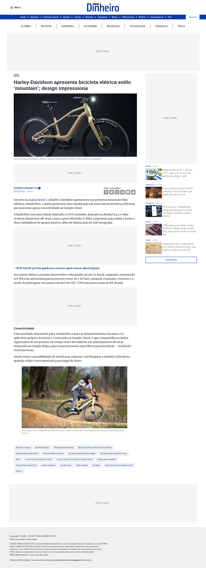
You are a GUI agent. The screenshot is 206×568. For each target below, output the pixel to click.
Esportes (102, 17)
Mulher (142, 17)
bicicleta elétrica (42, 448)
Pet (169, 17)
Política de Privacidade (20, 560)
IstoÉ (23, 17)
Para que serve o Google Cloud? (119, 465)
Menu (115, 17)
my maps (96, 465)
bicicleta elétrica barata (63, 448)
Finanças (161, 26)
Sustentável (157, 17)
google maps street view (26, 465)
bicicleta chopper (23, 448)
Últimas (26, 26)
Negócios (113, 26)
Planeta (89, 17)
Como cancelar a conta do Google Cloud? (75, 459)
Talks (181, 26)
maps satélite (82, 465)
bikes (18, 459)
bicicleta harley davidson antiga (82, 453)
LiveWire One (66, 465)
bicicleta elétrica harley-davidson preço (95, 448)
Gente (77, 17)
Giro (16, 74)
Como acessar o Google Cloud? (38, 459)
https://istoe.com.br (19, 555)
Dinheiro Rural (51, 17)
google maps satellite (107, 459)
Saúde (66, 17)
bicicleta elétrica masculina (27, 453)
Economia (90, 26)
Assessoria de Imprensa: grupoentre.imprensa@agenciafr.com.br (61, 560)
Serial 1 (42, 199)
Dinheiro (34, 17)
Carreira (67, 26)
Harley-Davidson (48, 465)
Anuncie (192, 17)
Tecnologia (137, 26)
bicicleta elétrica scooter (53, 453)
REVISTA (46, 26)
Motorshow (128, 17)
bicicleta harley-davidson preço (113, 453)
